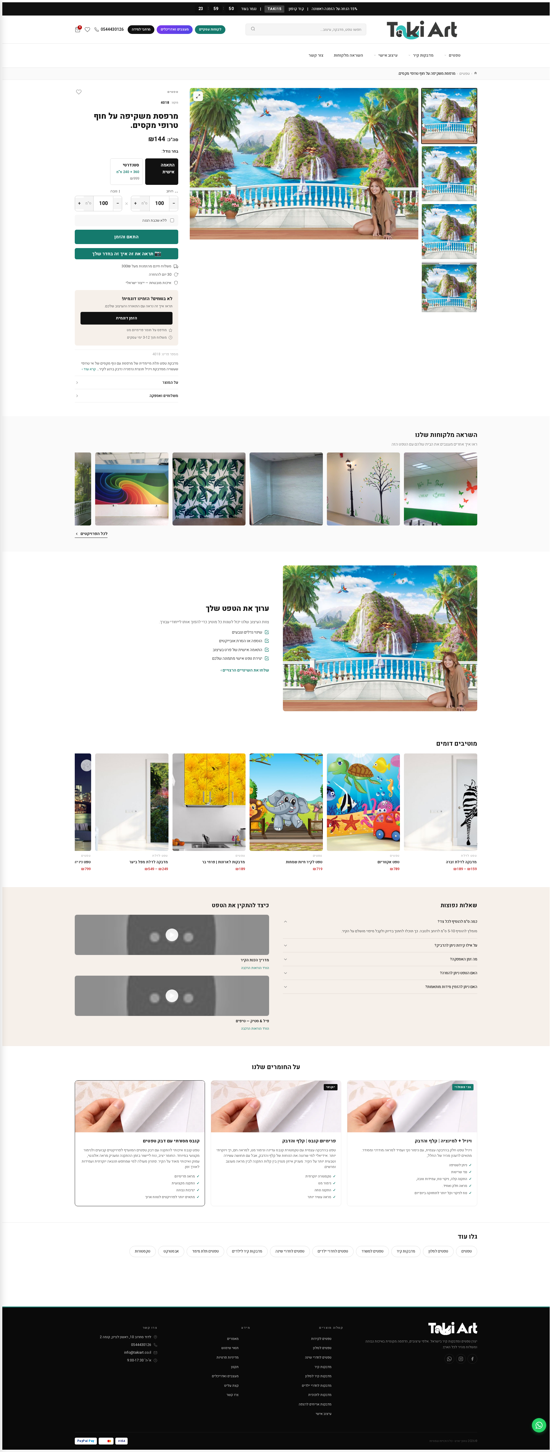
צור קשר (315, 55)
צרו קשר (233, 1394)
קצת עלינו (231, 1385)
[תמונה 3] (449, 232)
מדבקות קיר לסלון (318, 1376)
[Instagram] (461, 1359)
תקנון (235, 1366)
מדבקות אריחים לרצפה (315, 1404)
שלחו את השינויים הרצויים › (245, 670)
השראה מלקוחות (348, 55)
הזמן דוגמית (126, 318)
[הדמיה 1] (449, 289)
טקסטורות (142, 1251)
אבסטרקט (171, 1251)
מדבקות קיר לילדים (247, 1251)
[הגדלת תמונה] (198, 96)
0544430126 (112, 29)
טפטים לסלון (438, 1251)
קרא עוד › (89, 369)
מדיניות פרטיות (227, 1357)
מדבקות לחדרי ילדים (316, 1385)
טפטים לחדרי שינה (289, 1251)
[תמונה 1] (449, 116)
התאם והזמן (126, 236)
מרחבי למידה (141, 29)
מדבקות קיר (423, 55)
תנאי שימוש (230, 1348)
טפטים (454, 55)
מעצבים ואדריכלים (175, 29)
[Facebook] (472, 1359)
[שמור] (79, 92)
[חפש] (253, 29)
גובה (113, 191)
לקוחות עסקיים (210, 29)
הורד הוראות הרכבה (255, 967)
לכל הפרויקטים (94, 534)
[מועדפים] (87, 29)
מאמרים (233, 1338)
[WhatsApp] (449, 1359)
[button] (440, 489)
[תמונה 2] (449, 174)
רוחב (169, 191)
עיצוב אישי (387, 55)
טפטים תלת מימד (205, 1251)
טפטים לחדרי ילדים (333, 1251)
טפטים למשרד (372, 1251)
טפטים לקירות (321, 1338)
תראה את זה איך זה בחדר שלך (126, 254)
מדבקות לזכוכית (319, 1394)
